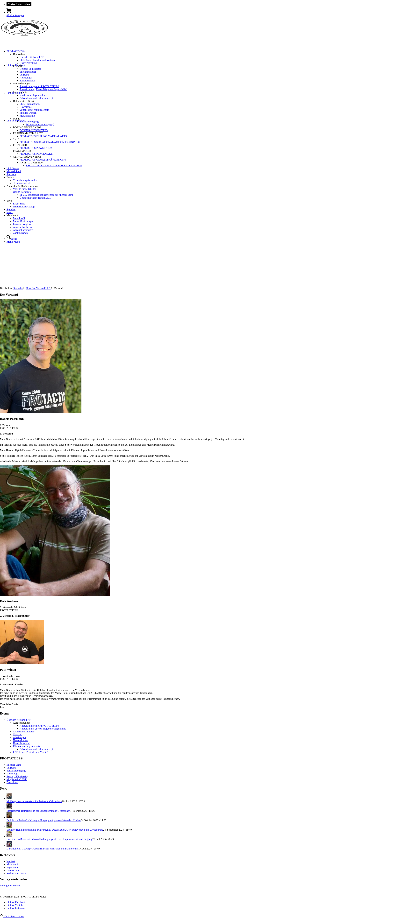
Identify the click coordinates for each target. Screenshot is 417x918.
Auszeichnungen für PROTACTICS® (39, 725)
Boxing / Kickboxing (17, 776)
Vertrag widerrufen (19, 4)
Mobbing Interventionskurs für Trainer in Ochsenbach (34, 801)
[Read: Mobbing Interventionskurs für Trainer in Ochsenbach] (9, 798)
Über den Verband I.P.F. (19, 719)
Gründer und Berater (23, 731)
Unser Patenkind (21, 743)
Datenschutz (13, 870)
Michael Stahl (14, 764)
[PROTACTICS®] (24, 35)
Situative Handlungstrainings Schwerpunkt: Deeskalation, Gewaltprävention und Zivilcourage (55, 829)
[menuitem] (212, 4)
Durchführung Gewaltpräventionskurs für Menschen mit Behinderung (42, 848)
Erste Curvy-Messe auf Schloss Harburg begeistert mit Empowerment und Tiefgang (49, 839)
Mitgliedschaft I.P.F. (17, 779)
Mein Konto (13, 864)
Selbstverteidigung (16, 770)
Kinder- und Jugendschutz (26, 746)
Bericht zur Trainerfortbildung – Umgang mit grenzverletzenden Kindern (44, 820)
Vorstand (17, 734)
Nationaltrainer (20, 740)
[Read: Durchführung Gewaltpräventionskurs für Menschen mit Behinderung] (9, 845)
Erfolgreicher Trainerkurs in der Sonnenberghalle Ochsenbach (38, 810)
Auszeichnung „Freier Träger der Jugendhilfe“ (43, 728)
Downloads (12, 782)
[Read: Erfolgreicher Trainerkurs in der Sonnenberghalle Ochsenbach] (9, 807)
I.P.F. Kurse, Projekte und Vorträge (31, 752)
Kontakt (11, 861)
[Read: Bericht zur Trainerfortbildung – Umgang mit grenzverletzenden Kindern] (9, 817)
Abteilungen (19, 737)
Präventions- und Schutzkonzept (36, 749)
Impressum (12, 867)
